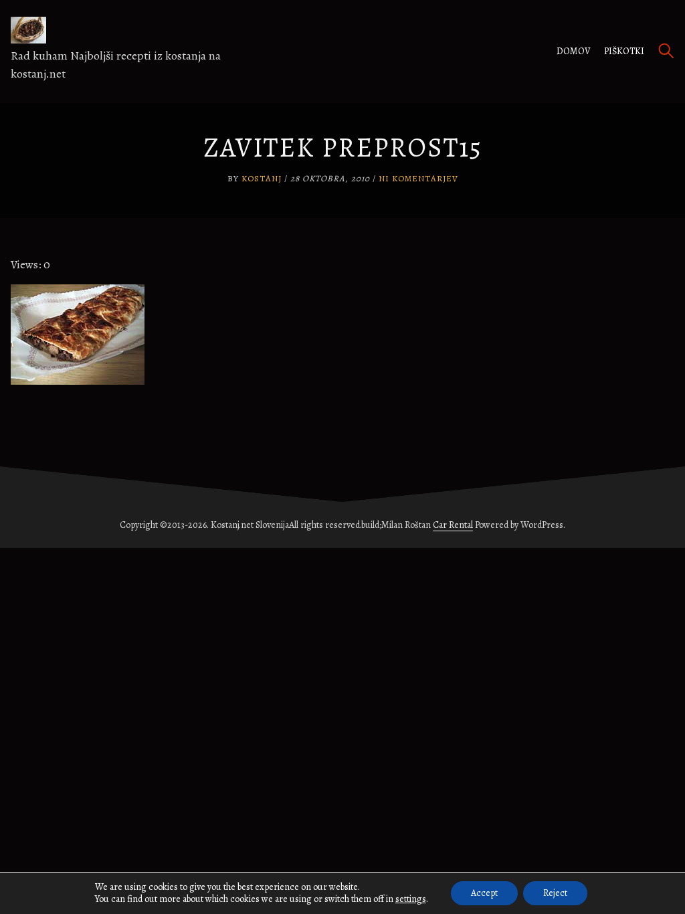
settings (410, 899)
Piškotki (624, 51)
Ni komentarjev (418, 178)
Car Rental (453, 525)
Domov (574, 51)
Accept (484, 893)
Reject (555, 893)
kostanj (261, 178)
